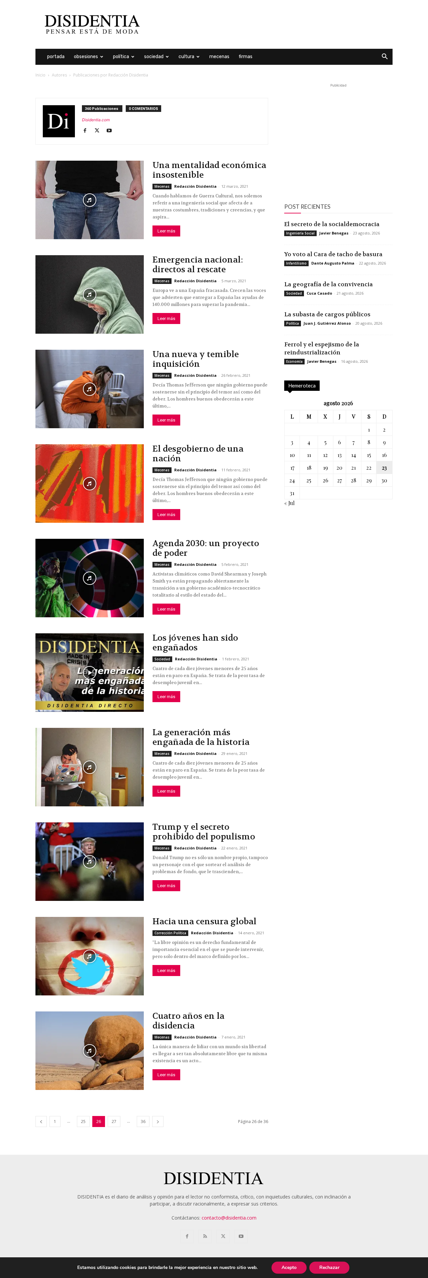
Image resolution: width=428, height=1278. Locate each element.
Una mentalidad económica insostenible (209, 170)
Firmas (245, 56)
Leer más (166, 230)
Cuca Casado (319, 293)
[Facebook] (87, 131)
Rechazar (329, 1267)
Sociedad (154, 56)
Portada (56, 56)
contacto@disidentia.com (229, 1218)
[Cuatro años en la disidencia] (89, 1050)
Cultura (186, 56)
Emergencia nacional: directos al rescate (197, 265)
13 (339, 454)
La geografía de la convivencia (328, 284)
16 (384, 454)
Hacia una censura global (204, 921)
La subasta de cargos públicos (327, 314)
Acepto (289, 1267)
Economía (294, 361)
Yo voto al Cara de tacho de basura (333, 254)
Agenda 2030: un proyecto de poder (205, 548)
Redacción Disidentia (195, 186)
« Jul (289, 502)
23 (384, 467)
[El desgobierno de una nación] (89, 483)
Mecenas (219, 56)
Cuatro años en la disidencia (188, 1021)
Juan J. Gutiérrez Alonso (327, 323)
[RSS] (205, 1236)
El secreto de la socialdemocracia (332, 224)
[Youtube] (111, 131)
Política (121, 56)
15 (369, 454)
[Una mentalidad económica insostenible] (89, 200)
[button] (385, 57)
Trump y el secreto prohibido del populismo (203, 832)
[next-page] (158, 1121)
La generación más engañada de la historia (200, 737)
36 (143, 1121)
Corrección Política (170, 933)
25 (83, 1121)
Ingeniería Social (300, 233)
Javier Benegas (333, 232)
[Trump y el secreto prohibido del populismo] (89, 861)
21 (353, 467)
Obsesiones (86, 56)
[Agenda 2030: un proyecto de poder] (89, 578)
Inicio (40, 75)
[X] (99, 131)
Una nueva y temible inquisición (195, 359)
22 (368, 467)
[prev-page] (41, 1121)
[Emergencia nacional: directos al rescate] (89, 294)
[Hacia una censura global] (89, 956)
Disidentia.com (96, 119)
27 (114, 1121)
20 (339, 467)
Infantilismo (296, 263)
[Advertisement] (271, 24)
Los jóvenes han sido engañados (195, 643)
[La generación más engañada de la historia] (89, 767)
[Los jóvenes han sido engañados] (89, 672)
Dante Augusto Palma (332, 263)
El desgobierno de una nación (197, 454)
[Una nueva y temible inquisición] (89, 389)
